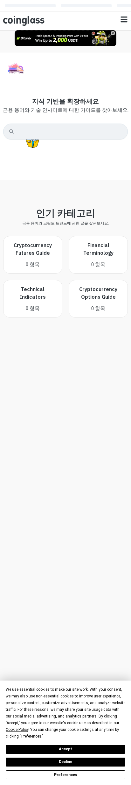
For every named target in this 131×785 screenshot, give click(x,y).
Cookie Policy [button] (17, 729)
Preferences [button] (31, 736)
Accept (65, 749)
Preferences (65, 775)
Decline (65, 762)
